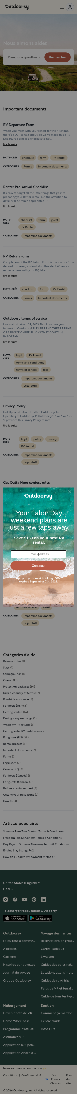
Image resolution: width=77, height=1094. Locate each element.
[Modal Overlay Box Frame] (38, 547)
